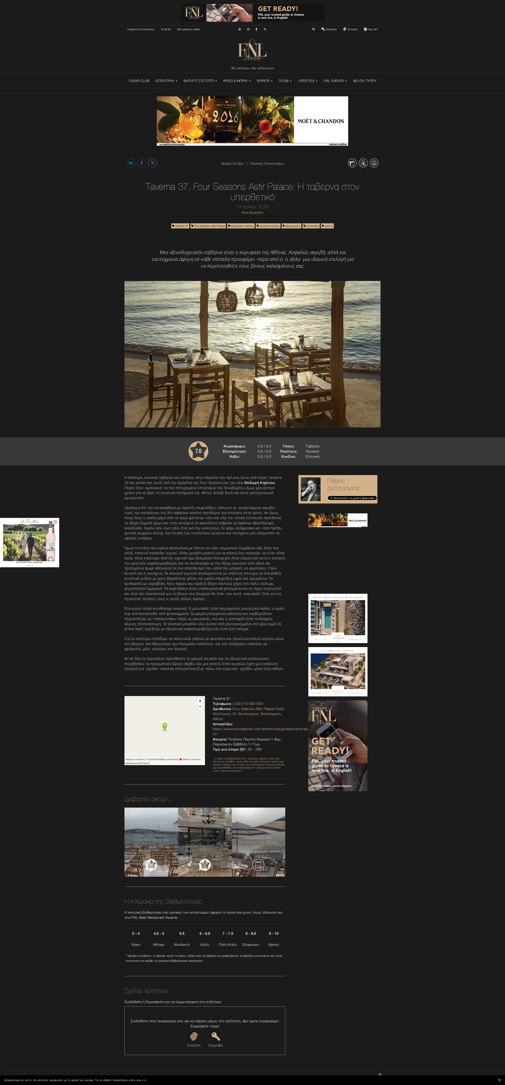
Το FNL (296, 1076)
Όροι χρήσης (335, 1076)
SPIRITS (263, 81)
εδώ (144, 1080)
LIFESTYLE (307, 81)
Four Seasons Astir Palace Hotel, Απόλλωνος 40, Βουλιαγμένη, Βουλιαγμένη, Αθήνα (248, 714)
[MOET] (337, 520)
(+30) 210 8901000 (248, 704)
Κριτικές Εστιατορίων (267, 163)
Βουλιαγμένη (292, 225)
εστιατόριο (312, 225)
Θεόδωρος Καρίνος (242, 225)
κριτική (328, 225)
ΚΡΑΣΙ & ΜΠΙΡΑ (236, 81)
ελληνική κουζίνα (269, 225)
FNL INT (372, 29)
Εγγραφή (330, 29)
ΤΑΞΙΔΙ (284, 81)
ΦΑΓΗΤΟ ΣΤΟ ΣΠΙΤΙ (199, 81)
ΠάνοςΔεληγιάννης (344, 484)
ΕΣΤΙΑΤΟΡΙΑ (165, 81)
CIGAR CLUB (139, 81)
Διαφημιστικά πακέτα (315, 1076)
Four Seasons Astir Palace (209, 225)
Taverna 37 (181, 225)
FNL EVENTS (334, 81)
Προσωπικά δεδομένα (356, 1076)
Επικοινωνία (283, 1076)
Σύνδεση (352, 29)
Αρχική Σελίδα (232, 163)
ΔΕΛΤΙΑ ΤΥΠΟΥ (365, 81)
